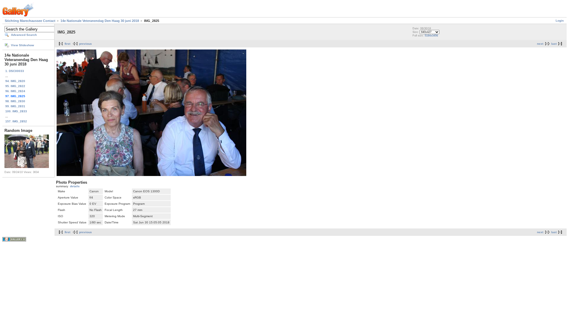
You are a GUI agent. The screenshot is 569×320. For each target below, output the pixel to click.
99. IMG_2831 (15, 106)
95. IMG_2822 (15, 86)
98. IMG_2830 (15, 101)
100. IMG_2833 (16, 111)
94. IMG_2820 (15, 81)
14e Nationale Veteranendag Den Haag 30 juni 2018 (99, 21)
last (554, 43)
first (67, 43)
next (540, 43)
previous (85, 43)
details (75, 186)
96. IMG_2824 (15, 91)
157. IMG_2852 (16, 121)
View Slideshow (22, 45)
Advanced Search (24, 34)
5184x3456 (431, 35)
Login (560, 20)
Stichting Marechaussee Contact (30, 21)
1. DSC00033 (14, 71)
